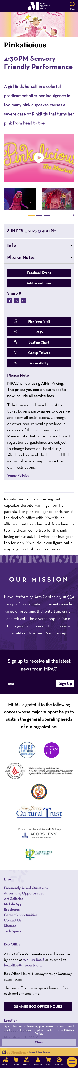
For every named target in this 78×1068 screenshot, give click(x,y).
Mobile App (13, 904)
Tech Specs (12, 931)
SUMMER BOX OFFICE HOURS (38, 1006)
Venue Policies (18, 475)
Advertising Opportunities (24, 893)
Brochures (12, 909)
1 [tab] (31, 215)
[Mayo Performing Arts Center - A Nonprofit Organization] (39, 6)
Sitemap (10, 926)
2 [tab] (39, 215)
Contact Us (12, 920)
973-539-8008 (33, 959)
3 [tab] (47, 215)
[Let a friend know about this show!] (23, 300)
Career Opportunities (20, 915)
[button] (39, 245)
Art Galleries (13, 898)
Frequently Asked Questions (26, 888)
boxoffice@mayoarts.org (22, 965)
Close (39, 1042)
